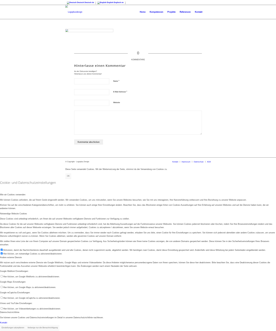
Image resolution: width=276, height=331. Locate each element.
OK (68, 176)
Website (116, 102)
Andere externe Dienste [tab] (11, 257)
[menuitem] (143, 12)
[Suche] (207, 12)
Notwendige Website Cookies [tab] (13, 213)
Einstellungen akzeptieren (13, 328)
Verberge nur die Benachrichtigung (42, 328)
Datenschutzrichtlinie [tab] (9, 312)
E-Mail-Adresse (120, 91)
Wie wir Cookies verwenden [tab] (12, 194)
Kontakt (3, 322)
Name (116, 81)
